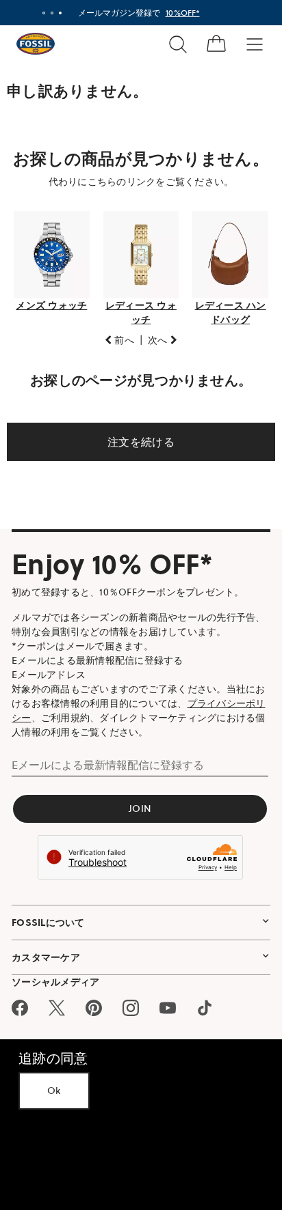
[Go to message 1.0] (38, 13)
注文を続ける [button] (136, 437)
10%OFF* (177, 12)
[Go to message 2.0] (46, 13)
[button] (114, 336)
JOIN (136, 804)
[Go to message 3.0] (54, 13)
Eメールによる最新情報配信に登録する (108, 760)
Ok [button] (54, 1090)
